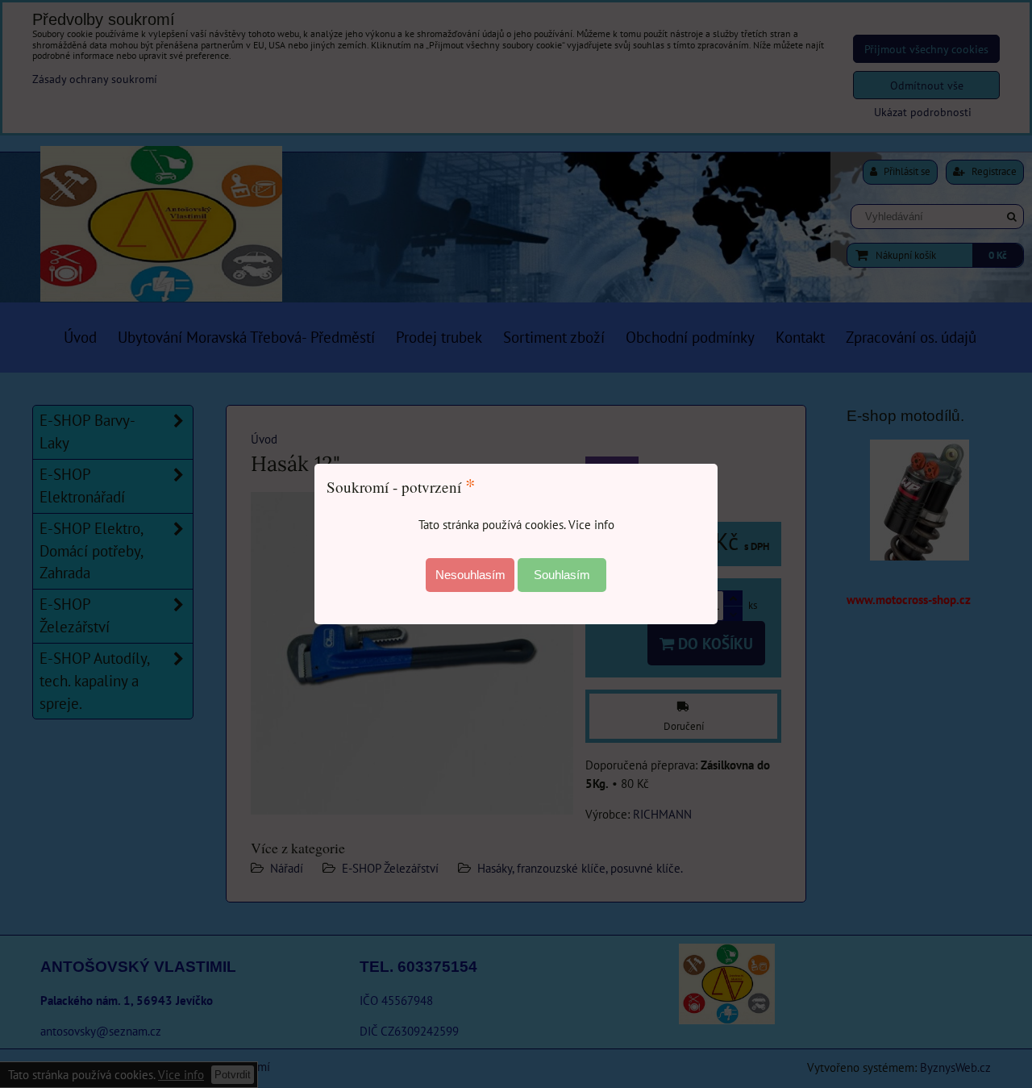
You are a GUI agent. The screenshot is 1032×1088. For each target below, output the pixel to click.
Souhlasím (562, 575)
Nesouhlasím (470, 575)
